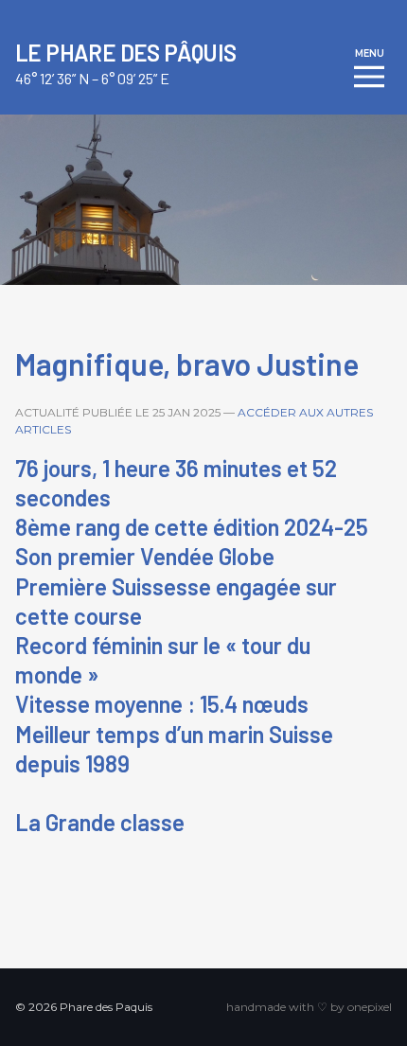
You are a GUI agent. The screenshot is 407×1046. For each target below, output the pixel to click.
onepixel (369, 1007)
